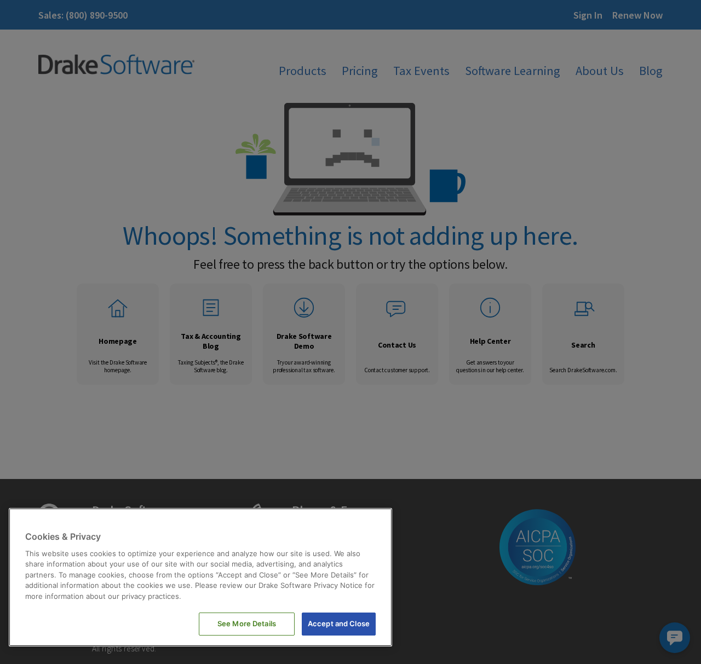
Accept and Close (339, 623)
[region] (200, 577)
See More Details (246, 623)
